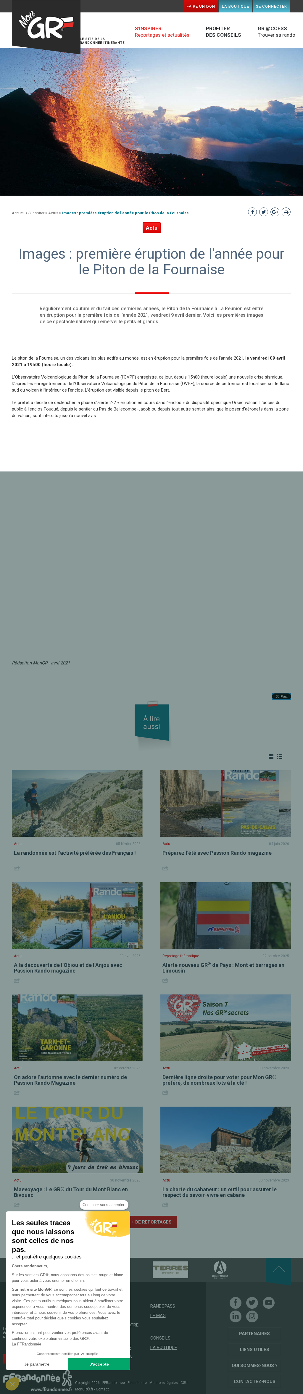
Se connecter (271, 6)
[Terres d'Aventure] (160, 1269)
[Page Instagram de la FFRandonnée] (252, 1316)
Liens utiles (254, 1349)
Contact (102, 1389)
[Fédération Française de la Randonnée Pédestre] (37, 1380)
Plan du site (137, 1383)
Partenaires (254, 1333)
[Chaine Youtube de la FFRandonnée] (269, 1303)
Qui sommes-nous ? (255, 1365)
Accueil (18, 213)
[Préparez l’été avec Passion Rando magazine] (225, 803)
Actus (53, 213)
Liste (279, 756)
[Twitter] (252, 1303)
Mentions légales (163, 1383)
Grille (271, 756)
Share (17, 868)
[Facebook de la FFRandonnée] (235, 1303)
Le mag (158, 1315)
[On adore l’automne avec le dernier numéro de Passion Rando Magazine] (77, 1027)
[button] (12, 1384)
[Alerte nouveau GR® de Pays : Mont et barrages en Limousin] (225, 915)
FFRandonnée (113, 1383)
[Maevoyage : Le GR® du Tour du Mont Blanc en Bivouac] (77, 1140)
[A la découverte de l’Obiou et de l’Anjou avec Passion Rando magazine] (77, 915)
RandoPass (162, 1306)
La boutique (235, 6)
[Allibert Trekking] (210, 1269)
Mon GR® (46, 27)
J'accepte (99, 1364)
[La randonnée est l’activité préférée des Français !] (77, 803)
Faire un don (201, 6)
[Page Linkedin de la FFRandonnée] (235, 1316)
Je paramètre (36, 1364)
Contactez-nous (254, 1381)
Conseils (160, 1338)
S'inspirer (36, 213)
